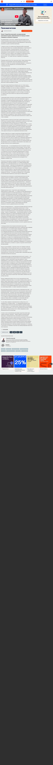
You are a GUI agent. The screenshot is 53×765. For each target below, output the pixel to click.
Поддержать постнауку (43, 20)
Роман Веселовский (7, 30)
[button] (51, 364)
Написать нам (5, 332)
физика (7, 344)
